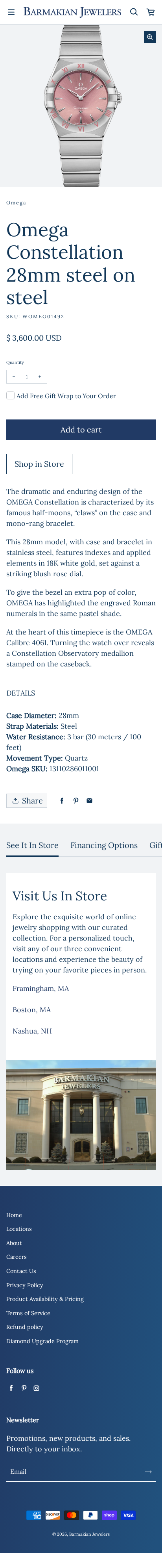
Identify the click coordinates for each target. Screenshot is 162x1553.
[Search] (133, 12)
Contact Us (21, 1271)
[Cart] (151, 12)
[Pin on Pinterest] (76, 801)
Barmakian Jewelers (89, 1534)
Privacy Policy (24, 1285)
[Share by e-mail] (89, 801)
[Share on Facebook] (62, 801)
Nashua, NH (32, 1030)
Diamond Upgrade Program (42, 1341)
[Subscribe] (148, 1472)
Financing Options (104, 845)
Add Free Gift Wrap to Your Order (66, 396)
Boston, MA (32, 1009)
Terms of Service (28, 1313)
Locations (19, 1228)
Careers (16, 1256)
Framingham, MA (41, 988)
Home (14, 1215)
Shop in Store (39, 464)
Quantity (15, 362)
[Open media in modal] (150, 37)
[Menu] (11, 12)
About (14, 1243)
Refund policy (24, 1326)
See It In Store (32, 845)
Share (32, 800)
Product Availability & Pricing (45, 1299)
